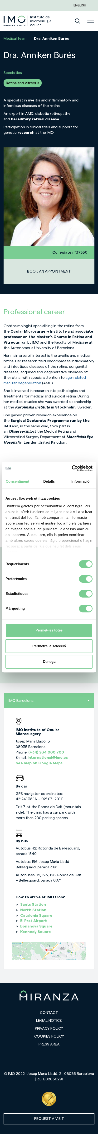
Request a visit (49, 1119)
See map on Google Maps (39, 763)
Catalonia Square (36, 915)
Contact (49, 1013)
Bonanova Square (36, 926)
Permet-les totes (49, 630)
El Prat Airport (33, 921)
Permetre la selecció (49, 646)
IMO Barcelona (21, 701)
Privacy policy (49, 1028)
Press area (49, 1044)
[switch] (86, 579)
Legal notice (49, 1020)
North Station (33, 910)
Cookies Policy (49, 1036)
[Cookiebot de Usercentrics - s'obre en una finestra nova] (72, 468)
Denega (49, 661)
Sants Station (33, 904)
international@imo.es (48, 758)
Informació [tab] (80, 481)
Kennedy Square (35, 932)
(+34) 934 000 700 (46, 752)
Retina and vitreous (22, 83)
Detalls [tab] (49, 481)
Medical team (15, 38)
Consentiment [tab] (17, 481)
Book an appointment (49, 271)
